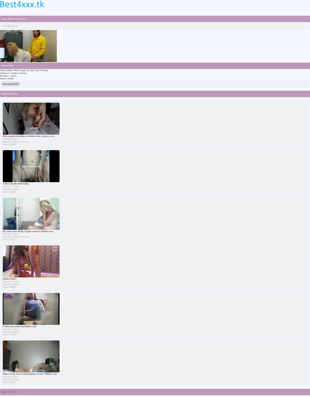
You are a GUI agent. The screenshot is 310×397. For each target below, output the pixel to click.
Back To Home (9, 392)
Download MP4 (11, 84)
